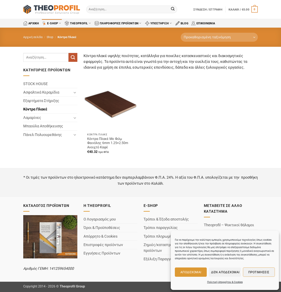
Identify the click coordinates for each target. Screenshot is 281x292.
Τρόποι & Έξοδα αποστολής (166, 219)
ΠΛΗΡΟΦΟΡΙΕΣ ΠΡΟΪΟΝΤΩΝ (119, 23)
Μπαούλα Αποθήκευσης (43, 126)
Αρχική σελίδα (33, 37)
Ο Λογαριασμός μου (100, 219)
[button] (207, 9)
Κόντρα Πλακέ (35, 109)
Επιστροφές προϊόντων (103, 245)
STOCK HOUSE (35, 84)
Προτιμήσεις (258, 272)
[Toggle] (74, 92)
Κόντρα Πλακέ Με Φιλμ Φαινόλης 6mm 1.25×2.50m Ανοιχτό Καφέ (107, 143)
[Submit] (172, 9)
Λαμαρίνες (32, 118)
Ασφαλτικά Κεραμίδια (41, 92)
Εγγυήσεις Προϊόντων (102, 253)
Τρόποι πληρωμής (159, 236)
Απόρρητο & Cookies (100, 236)
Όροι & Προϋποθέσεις (102, 228)
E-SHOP (52, 23)
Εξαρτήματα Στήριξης (41, 101)
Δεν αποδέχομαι (225, 272)
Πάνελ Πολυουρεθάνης (42, 135)
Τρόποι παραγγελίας (161, 228)
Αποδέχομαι (190, 272)
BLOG (184, 23)
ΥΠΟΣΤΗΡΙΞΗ (159, 23)
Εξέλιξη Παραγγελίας (162, 259)
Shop (50, 37)
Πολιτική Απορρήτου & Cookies (225, 282)
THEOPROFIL (79, 23)
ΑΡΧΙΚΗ (33, 23)
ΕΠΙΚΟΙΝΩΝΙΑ (205, 23)
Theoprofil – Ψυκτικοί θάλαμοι (229, 225)
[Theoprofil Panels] (51, 9)
